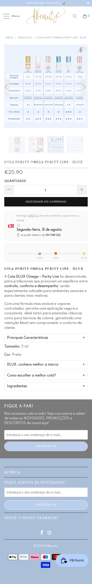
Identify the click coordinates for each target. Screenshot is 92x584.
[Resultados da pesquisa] (76, 16)
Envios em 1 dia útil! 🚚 (46, 3)
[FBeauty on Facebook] (42, 533)
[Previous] (8, 86)
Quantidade (15, 181)
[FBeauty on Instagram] (49, 533)
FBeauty (52, 546)
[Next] (83, 86)
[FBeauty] (46, 16)
